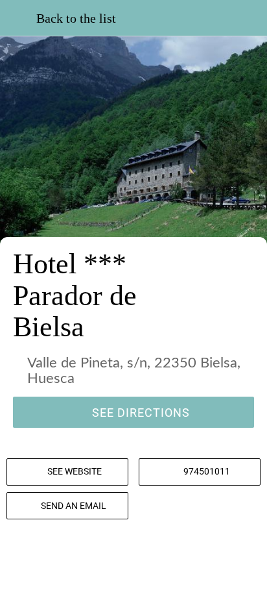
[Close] (18, 18)
